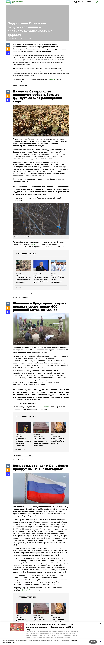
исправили (52, 79)
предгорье (28, 455)
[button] (17, 627)
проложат (34, 244)
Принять (93, 641)
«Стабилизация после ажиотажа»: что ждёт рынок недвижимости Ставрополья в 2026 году (50, 627)
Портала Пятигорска (29, 590)
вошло (46, 407)
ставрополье (18, 293)
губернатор (29, 293)
